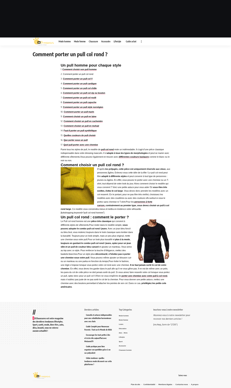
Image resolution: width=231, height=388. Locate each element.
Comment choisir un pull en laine (79, 116)
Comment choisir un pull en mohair (81, 126)
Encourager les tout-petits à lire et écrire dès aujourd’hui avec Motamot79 (97, 338)
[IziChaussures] (43, 41)
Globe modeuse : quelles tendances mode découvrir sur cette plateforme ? (98, 361)
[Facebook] (190, 375)
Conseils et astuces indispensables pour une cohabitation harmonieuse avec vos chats (98, 318)
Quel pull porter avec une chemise (80, 145)
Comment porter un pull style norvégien (83, 107)
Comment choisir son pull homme (79, 69)
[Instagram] (196, 375)
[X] (193, 375)
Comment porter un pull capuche (79, 102)
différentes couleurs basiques (134, 157)
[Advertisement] (115, 18)
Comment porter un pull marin (79, 112)
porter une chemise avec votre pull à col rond (144, 276)
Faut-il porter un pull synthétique (80, 130)
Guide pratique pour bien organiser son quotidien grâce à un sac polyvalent (97, 349)
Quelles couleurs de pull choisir (80, 135)
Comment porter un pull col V (78, 79)
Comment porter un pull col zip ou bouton (84, 93)
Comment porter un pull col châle (80, 88)
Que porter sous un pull (76, 140)
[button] (141, 41)
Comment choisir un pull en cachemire (83, 121)
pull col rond (107, 149)
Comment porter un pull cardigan (80, 83)
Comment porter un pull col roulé (79, 98)
